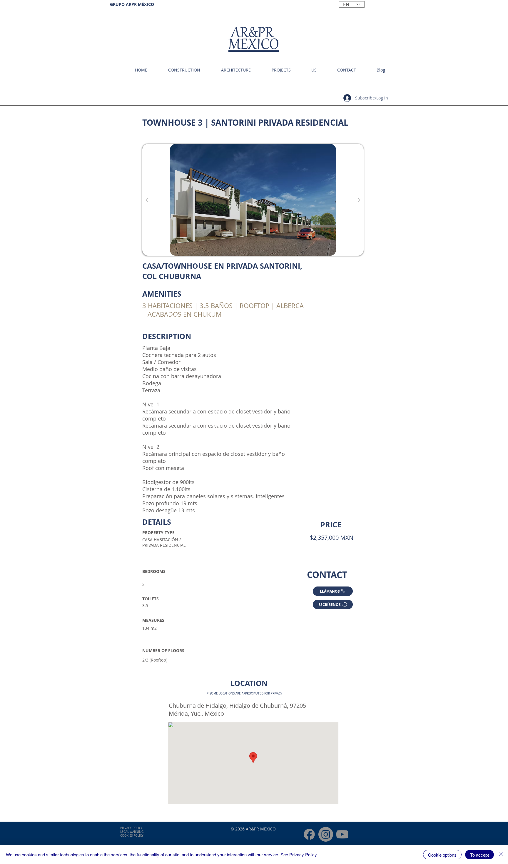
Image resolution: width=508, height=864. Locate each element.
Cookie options (442, 855)
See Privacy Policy (298, 854)
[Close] (500, 854)
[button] (253, 200)
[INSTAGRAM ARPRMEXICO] (325, 834)
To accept (479, 855)
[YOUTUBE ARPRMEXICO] (342, 834)
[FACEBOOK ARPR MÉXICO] (309, 834)
